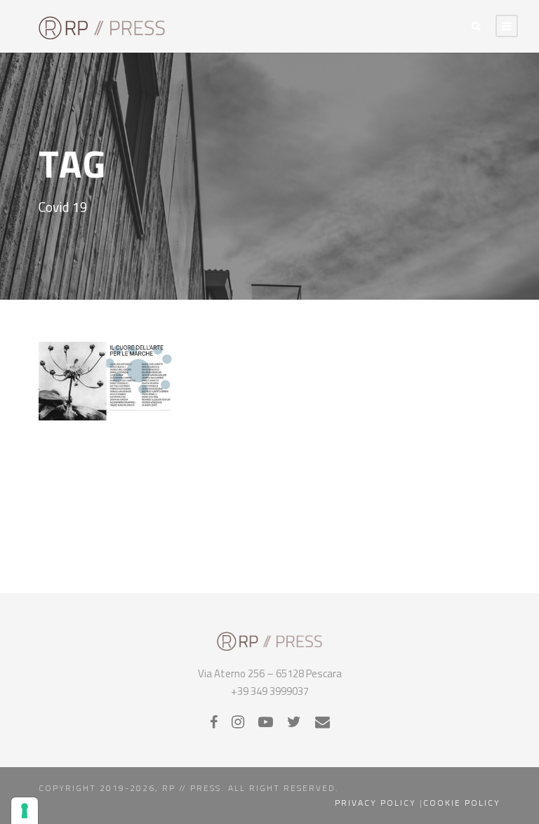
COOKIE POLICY (461, 802)
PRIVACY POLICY (375, 802)
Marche (115, 364)
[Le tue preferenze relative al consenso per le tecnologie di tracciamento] (24, 810)
